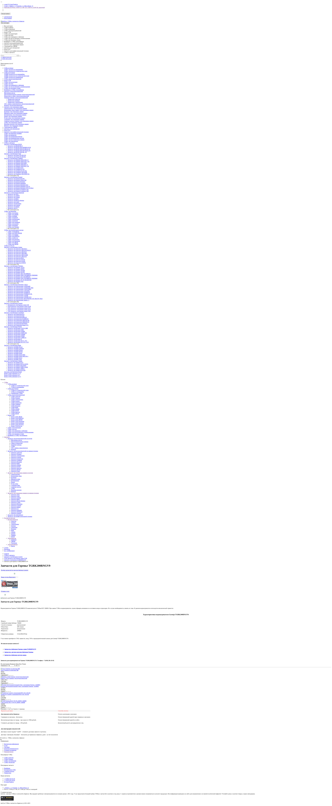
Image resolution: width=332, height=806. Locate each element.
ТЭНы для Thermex (13, 227)
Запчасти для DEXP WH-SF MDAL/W (19, 149)
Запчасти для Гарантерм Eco (16, 314)
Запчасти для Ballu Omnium (16, 348)
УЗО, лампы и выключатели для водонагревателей (19, 104)
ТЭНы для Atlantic (13, 214)
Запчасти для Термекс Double (16, 270)
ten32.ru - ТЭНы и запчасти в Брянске (13, 738)
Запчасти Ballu (15, 463)
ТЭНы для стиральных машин (13, 122)
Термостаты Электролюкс (15, 102)
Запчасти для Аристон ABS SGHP (18, 255)
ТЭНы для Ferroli (13, 220)
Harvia (13, 546)
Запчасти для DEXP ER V (15, 146)
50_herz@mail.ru (9, 782)
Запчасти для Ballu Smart (15, 353)
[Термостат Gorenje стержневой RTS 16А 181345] (15, 693)
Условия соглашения (10, 750)
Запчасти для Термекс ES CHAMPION (19, 277)
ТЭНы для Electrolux (14, 219)
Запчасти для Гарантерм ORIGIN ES (18, 322)
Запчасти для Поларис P (15, 339)
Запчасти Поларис (16, 462)
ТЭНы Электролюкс (17, 399)
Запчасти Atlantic (16, 465)
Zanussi (13, 533)
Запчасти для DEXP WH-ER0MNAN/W (19, 147)
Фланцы (13, 449)
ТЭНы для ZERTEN (13, 236)
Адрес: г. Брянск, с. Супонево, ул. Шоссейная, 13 (18, 6)
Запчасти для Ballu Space (15, 358)
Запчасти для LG (13, 208)
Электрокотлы (12, 538)
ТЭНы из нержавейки (17, 387)
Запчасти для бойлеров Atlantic (13, 361)
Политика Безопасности (11, 748)
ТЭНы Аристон (15, 396)
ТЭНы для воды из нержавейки (13, 69)
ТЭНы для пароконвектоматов (13, 136)
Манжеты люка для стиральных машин (15, 113)
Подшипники (15, 480)
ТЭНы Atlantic (15, 409)
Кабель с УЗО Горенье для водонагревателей (14, 678)
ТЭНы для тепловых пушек (12, 88)
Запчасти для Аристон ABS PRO (17, 253)
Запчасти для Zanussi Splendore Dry (18, 185)
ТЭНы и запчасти (9, 143)
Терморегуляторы (16, 445)
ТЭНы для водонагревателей (12, 79)
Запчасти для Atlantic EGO (15, 362)
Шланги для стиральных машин (13, 125)
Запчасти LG (15, 508)
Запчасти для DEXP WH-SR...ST (17, 152)
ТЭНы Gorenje (15, 401)
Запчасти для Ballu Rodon (15, 351)
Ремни (13, 482)
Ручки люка (14, 483)
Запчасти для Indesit (13, 206)
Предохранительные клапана (19, 441)
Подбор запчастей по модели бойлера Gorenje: (14, 570)
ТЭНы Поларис (15, 406)
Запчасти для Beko (13, 199)
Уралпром (14, 543)
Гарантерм (14, 527)
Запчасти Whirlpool (16, 512)
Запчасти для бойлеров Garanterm (14, 312)
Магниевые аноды (9, 93)
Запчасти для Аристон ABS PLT (17, 252)
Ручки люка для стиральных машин (14, 118)
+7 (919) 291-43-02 (6, 59)
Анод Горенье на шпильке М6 (9, 670)
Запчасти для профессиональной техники (16, 132)
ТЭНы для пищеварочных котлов (14, 138)
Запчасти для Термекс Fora (15, 281)
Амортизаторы (15, 474)
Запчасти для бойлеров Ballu (12, 345)
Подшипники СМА (10, 770)
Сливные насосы (16, 487)
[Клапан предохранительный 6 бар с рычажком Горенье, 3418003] (20, 685)
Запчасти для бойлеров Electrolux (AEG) (16, 284)
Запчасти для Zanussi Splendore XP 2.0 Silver (20, 188)
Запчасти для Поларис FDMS (16, 331)
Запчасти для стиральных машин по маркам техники (23, 493)
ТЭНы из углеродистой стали (20, 385)
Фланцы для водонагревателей (13, 105)
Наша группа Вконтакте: (8, 577)
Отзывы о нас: (5, 591)
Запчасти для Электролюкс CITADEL (19, 291)
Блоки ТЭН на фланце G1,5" (12, 373)
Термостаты (7, 773)
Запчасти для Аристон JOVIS (16, 259)
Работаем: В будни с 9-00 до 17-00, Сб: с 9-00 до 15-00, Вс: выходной (24, 7)
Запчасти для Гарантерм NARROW (18, 319)
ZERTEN (13, 540)
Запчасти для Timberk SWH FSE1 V (18, 160)
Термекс (13, 522)
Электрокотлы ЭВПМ (10, 127)
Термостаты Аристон (14, 99)
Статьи (6, 547)
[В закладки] (11, 675)
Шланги (13, 491)
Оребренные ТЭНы (17, 393)
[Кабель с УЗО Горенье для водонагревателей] (15, 677)
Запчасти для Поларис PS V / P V (17, 340)
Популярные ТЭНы (6, 754)
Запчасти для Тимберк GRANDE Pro (18, 174)
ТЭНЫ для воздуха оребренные (13, 77)
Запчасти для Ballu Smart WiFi (16, 354)
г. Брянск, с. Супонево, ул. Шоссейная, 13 (16, 788)
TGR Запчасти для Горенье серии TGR (19, 311)
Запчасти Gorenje (16, 457)
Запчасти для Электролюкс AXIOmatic (19, 286)
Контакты (7, 549)
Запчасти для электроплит (12, 129)
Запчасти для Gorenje (14, 205)
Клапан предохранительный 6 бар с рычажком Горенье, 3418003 (20, 686)
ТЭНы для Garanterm (14, 222)
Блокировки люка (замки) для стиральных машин (18, 110)
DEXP (13, 536)
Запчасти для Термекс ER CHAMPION (19, 273)
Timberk (13, 535)
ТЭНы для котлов (9, 762)
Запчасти (7, 437)
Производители (8, 751)
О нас (6, 745)
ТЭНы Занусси (15, 412)
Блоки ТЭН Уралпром (17, 421)
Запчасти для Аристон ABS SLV (17, 256)
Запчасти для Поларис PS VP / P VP (18, 342)
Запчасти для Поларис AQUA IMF (18, 328)
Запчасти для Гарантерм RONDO (17, 323)
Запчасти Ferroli (15, 466)
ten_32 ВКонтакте (9, 550)
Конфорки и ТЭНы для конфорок (14, 90)
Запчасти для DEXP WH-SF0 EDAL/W (19, 150)
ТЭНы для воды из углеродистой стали (15, 71)
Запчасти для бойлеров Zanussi (13, 177)
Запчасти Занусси (16, 468)
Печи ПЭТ (7, 130)
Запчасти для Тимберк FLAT (16, 169)
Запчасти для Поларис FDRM (16, 334)
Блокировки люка (16, 476)
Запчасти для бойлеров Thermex (13, 266)
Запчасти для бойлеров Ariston (13, 247)
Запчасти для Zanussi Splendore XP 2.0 (19, 186)
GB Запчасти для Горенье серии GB (18, 305)
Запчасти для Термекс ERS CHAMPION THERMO (23, 275)
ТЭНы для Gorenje (13, 224)
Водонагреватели (13, 519)
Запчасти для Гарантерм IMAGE (17, 317)
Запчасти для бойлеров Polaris (13, 326)
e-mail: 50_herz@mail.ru (11, 4)
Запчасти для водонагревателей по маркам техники (23, 451)
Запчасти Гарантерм (17, 459)
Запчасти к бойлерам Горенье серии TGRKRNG (19, 649)
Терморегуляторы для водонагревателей (16, 97)
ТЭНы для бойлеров (10, 211)
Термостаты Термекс (14, 100)
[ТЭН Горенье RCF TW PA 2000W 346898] (13, 701)
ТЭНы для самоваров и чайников (14, 85)
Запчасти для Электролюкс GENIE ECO (19, 297)
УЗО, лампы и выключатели (19, 448)
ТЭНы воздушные (9, 72)
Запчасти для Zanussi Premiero (16, 181)
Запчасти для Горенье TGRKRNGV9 (15, 560)
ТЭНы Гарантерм (16, 402)
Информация (4, 741)
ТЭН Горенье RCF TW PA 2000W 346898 (13, 702)
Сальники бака (15, 485)
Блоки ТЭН (7, 80)
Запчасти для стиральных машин (14, 107)
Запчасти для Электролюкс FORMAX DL (20, 294)
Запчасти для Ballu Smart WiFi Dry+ (18, 356)
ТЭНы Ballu (14, 407)
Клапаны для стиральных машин (14, 111)
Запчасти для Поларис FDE (16, 330)
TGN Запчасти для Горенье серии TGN (19, 309)
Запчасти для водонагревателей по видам (20, 438)
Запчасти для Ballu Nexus (15, 347)
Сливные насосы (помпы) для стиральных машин (19, 121)
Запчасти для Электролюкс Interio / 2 (18, 300)
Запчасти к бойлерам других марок (15, 655)
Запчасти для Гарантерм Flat (16, 316)
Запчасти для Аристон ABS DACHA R (19, 250)
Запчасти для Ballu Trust (15, 359)
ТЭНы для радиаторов (10, 82)
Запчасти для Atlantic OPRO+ (16, 368)
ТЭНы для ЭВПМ (13, 244)
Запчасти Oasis (15, 471)
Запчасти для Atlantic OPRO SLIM (18, 367)
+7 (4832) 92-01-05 (6, 57)
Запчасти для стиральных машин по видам (20, 473)
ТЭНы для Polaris (13, 225)
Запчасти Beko (15, 499)
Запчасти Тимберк (16, 460)
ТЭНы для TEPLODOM (15, 233)
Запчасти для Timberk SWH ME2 (17, 163)
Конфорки (7, 768)
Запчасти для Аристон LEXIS (16, 261)
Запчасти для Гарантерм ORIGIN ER (18, 320)
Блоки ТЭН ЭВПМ (16, 420)
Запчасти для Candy (13, 202)
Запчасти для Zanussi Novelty (16, 178)
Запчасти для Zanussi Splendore (17, 183)
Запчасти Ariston (16, 497)
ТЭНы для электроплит (11, 141)
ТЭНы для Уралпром (14, 241)
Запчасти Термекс (16, 454)
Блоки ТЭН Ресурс (16, 426)
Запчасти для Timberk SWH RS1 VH (18, 166)
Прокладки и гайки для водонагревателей (16, 96)
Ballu (12, 530)
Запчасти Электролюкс (18, 455)
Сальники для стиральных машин (14, 119)
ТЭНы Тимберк (15, 404)
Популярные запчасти (7, 765)
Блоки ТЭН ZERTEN (17, 418)
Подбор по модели (9, 518)
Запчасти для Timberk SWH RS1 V (18, 164)
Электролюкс (15, 524)
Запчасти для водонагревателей (13, 91)
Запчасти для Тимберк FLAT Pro (17, 171)
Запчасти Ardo (15, 496)
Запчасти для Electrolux (14, 203)
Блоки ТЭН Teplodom (17, 423)
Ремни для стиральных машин (13, 116)
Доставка (7, 747)
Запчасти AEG (15, 494)
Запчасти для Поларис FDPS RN (17, 333)
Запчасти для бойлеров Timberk (13, 158)
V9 (35, 649)
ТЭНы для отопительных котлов (13, 230)
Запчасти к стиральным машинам (14, 192)
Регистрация (8, 18)
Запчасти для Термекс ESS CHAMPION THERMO (22, 278)
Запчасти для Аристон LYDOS (17, 263)
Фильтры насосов (16, 490)
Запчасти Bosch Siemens (18, 501)
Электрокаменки (13, 544)
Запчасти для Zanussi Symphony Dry (18, 189)
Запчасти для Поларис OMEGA (17, 337)
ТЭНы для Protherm (13, 231)
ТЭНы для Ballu (12, 216)
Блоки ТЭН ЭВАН (16, 416)
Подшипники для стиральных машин (15, 114)
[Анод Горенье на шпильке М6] (10, 668)
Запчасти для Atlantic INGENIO (17, 365)
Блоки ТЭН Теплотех (17, 424)
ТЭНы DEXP (15, 413)
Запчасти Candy (15, 502)
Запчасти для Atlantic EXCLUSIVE (18, 364)
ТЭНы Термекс (15, 398)
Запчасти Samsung (16, 510)
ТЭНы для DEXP (13, 217)
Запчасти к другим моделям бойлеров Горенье (18, 652)
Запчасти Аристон (16, 452)
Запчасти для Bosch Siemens (16, 200)
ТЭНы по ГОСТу (9, 245)
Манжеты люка (15, 479)
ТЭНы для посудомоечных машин (14, 139)
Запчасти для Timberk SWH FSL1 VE (18, 161)
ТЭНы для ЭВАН (13, 242)
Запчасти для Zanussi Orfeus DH (17, 180)
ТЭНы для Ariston (13, 213)
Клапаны (13, 477)
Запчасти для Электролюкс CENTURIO (19, 289)
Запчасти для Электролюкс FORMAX (19, 292)
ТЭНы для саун (8, 83)
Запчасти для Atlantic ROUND (16, 370)
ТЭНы (6, 382)
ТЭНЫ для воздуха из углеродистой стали (16, 76)
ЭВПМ (13, 541)
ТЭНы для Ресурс (13, 238)
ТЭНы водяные (8, 68)
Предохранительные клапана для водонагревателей (19, 94)
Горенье (13, 526)
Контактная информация (11, 744)
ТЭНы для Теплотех (14, 239)
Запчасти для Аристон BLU (16, 258)
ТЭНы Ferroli (15, 410)
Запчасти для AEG (13, 194)
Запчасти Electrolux (16, 504)
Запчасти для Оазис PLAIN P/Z (17, 155)
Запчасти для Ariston (14, 197)
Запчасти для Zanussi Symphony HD (18, 191)
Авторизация (8, 16)
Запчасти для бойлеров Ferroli (13, 372)
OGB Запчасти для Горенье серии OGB (19, 306)
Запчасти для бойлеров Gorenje (13, 303)
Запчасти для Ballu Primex (15, 350)
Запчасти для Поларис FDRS (16, 336)
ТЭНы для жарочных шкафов (13, 133)
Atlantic (13, 532)
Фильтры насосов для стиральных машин (16, 124)
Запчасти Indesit (15, 507)
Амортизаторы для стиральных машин (15, 108)
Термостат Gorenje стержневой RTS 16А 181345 (15, 694)
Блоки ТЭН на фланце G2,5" (12, 376)
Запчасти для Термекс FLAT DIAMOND (19, 280)
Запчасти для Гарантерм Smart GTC (18, 325)
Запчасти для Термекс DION (16, 269)
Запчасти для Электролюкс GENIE (18, 295)
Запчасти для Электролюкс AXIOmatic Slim (20, 287)
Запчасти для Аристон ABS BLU (17, 249)
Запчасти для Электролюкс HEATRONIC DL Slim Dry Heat (25, 298)
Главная (6, 553)
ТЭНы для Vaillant (13, 234)
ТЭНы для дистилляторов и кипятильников (17, 86)
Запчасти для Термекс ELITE (16, 272)
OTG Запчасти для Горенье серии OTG (19, 308)
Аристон (13, 521)
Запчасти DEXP (15, 469)
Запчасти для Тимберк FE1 (16, 167)
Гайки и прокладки (16, 443)
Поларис (13, 529)
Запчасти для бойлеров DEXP (13, 144)
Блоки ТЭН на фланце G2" (12, 375)
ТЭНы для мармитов (10, 135)
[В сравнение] (12, 675)
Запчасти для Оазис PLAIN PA (17, 157)
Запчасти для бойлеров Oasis (12, 153)
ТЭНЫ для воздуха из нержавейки (14, 74)
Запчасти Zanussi (16, 513)
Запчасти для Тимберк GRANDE (17, 172)
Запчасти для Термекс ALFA (16, 267)
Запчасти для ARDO (14, 196)
